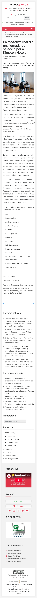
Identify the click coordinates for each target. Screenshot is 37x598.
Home (6, 33)
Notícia (25, 33)
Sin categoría (10, 459)
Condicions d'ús (18, 577)
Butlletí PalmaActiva (14, 550)
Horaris (22, 24)
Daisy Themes (19, 587)
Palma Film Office (14, 556)
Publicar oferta (17, 8)
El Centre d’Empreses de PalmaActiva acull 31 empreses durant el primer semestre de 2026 (19, 340)
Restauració (9, 456)
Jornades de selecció (11, 281)
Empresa (12, 10)
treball (19, 293)
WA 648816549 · (9, 22)
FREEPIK (18, 593)
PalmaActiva (7, 59)
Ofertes (9, 8)
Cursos (27, 8)
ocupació (23, 291)
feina (27, 288)
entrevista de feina (17, 288)
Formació (10, 445)
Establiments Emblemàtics (17, 558)
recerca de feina (10, 293)
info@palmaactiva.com (23, 22)
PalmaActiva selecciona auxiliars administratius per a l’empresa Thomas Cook (19, 380)
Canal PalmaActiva (14, 553)
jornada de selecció (11, 291)
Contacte (14, 24)
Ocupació (12, 33)
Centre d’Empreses (14, 561)
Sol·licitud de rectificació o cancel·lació (19, 404)
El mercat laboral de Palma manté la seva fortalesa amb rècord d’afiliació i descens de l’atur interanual (19, 332)
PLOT (7, 453)
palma (30, 291)
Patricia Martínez (23, 589)
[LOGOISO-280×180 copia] (18, 530)
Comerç (10, 436)
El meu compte (22, 10)
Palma (7, 450)
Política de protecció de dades (18, 575)
